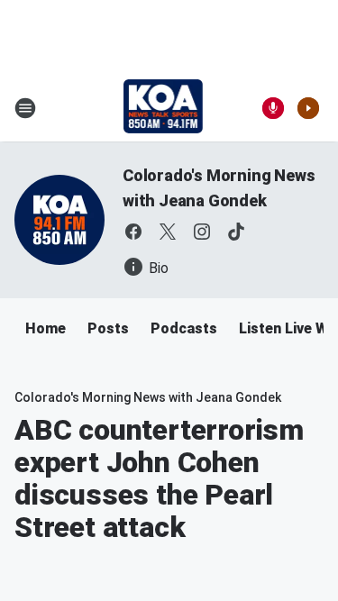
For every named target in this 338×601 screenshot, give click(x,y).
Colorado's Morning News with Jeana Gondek (147, 397)
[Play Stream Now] (308, 108)
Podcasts (184, 328)
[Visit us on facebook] (133, 231)
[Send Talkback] (273, 108)
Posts (108, 328)
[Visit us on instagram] (202, 231)
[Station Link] (163, 108)
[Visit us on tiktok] (236, 231)
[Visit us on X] (167, 231)
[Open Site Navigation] (25, 108)
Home (45, 328)
